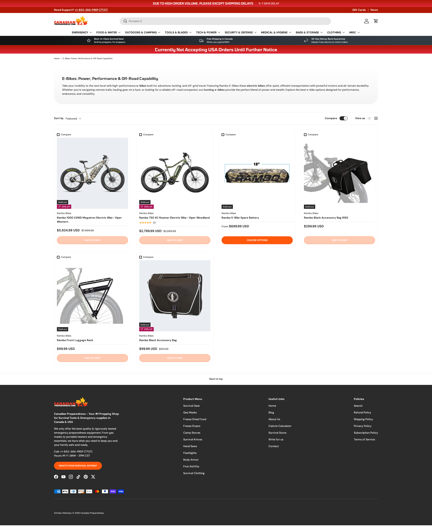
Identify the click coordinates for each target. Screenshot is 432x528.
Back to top (216, 378)
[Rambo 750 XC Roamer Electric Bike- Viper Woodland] (174, 173)
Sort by (59, 118)
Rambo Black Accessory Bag (158, 340)
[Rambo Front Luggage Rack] (92, 295)
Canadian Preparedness (92, 513)
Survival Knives (192, 439)
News (374, 10)
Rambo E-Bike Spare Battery (240, 217)
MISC (352, 32)
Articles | (58, 513)
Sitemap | (68, 513)
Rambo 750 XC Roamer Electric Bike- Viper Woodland (174, 217)
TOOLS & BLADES (176, 32)
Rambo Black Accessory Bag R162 (326, 217)
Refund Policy (362, 412)
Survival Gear (191, 406)
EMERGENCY (80, 32)
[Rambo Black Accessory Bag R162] (339, 173)
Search (358, 406)
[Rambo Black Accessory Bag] (174, 295)
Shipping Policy (363, 419)
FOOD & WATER (106, 32)
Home (57, 58)
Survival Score (277, 432)
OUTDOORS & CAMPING (141, 32)
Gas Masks (190, 412)
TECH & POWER (206, 32)
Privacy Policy (362, 426)
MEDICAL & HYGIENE (274, 32)
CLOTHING (334, 32)
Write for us (275, 439)
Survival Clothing (194, 473)
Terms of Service (364, 439)
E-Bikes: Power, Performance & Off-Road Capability (88, 58)
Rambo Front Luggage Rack (75, 340)
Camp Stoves (191, 432)
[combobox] (225, 21)
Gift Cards (359, 10)
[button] (376, 21)
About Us (274, 419)
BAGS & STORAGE (307, 32)
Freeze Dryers (191, 426)
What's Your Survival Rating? (78, 465)
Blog (271, 412)
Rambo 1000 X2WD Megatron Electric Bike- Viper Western (89, 219)
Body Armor (191, 459)
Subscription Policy (366, 432)
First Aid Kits (191, 466)
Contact (273, 446)
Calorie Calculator (279, 426)
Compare (331, 118)
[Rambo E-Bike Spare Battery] (257, 173)
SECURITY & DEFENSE (239, 32)
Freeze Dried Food (194, 419)
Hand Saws (190, 446)
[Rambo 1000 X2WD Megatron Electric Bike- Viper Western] (92, 173)
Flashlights (190, 453)
